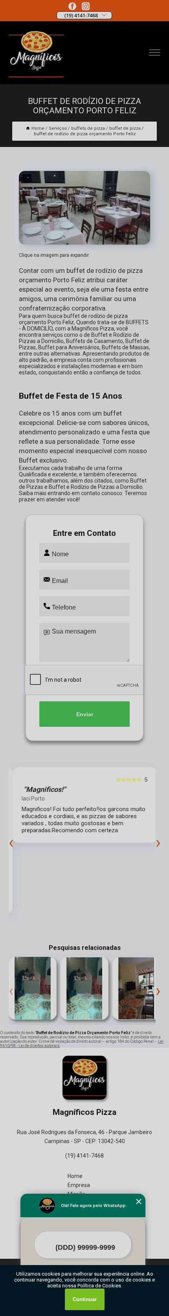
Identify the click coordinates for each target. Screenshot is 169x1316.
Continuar (85, 1299)
